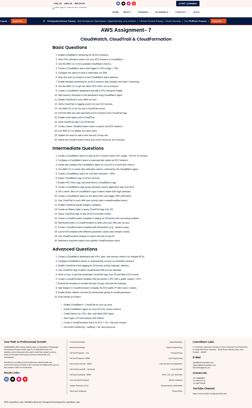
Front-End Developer (77, 342)
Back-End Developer (77, 347)
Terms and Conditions (78, 391)
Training (143, 12)
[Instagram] (129, 4)
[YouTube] (134, 4)
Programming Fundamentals (171, 386)
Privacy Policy (177, 391)
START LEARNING (188, 3)
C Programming (176, 353)
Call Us (58, 3)
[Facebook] (118, 4)
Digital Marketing (175, 342)
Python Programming (174, 347)
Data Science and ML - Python (81, 364)
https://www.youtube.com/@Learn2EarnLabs (210, 394)
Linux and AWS (176, 369)
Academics (161, 12)
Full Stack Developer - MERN (80, 375)
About (127, 12)
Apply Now (12, 21)
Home (115, 12)
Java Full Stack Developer (79, 380)
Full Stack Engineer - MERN (80, 358)
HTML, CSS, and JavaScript (172, 375)
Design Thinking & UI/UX (79, 386)
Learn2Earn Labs (72, 402)
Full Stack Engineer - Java (79, 353)
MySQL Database (175, 380)
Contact (181, 12)
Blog (197, 12)
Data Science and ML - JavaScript (82, 369)
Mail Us (68, 3)
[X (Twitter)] (123, 4)
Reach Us (80, 3)
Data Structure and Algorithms (170, 364)
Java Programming (175, 358)
